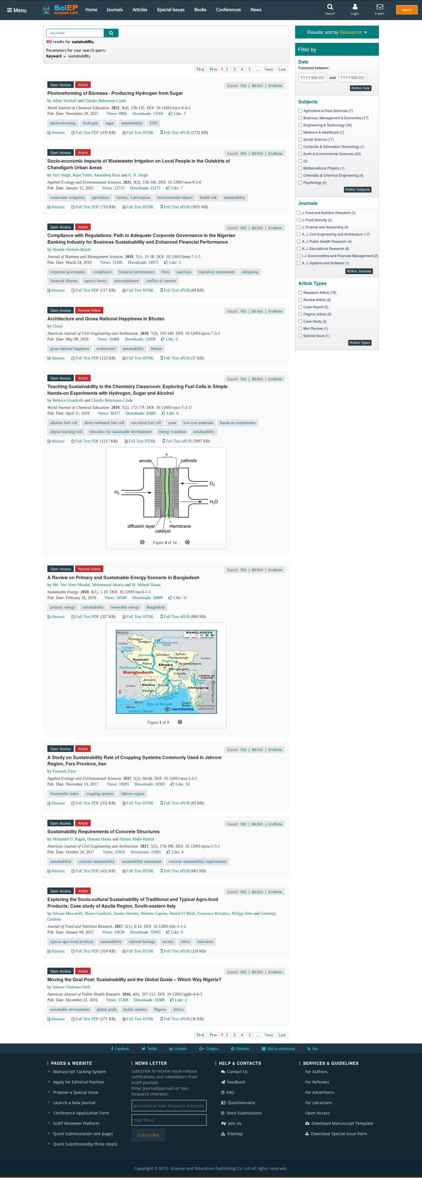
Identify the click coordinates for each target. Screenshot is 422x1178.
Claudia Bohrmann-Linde (105, 101)
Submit (407, 10)
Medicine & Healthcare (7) (323, 132)
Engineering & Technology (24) (327, 124)
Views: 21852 (114, 852)
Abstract (58, 132)
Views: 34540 (115, 598)
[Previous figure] (142, 542)
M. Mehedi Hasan (146, 585)
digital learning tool (66, 432)
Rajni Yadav (82, 175)
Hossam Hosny (99, 839)
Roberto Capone (154, 913)
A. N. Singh (138, 175)
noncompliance (126, 281)
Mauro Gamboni (98, 913)
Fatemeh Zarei (64, 771)
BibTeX (257, 85)
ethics (185, 942)
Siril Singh (61, 175)
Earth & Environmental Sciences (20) (332, 153)
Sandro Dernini (126, 913)
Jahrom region (132, 794)
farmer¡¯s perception (133, 197)
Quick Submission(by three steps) (85, 1144)
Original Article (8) (317, 313)
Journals (115, 9)
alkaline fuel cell (63, 423)
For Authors (316, 1071)
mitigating (250, 272)
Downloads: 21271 (145, 188)
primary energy (62, 607)
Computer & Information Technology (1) (334, 146)
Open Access (317, 1113)
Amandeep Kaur (107, 175)
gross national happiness (69, 349)
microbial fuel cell (146, 423)
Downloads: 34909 (147, 598)
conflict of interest (161, 281)
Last (282, 69)
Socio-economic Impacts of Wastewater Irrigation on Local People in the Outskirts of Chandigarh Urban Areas (138, 164)
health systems (135, 1009)
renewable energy (125, 607)
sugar (109, 123)
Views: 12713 (113, 188)
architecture (105, 349)
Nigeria (160, 1009)
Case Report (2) (315, 306)
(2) (305, 160)
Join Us (234, 1123)
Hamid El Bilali (182, 913)
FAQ (229, 1092)
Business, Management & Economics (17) (336, 117)
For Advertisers (319, 1092)
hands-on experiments (237, 423)
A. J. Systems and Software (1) (325, 262)
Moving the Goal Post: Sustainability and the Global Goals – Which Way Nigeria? (134, 979)
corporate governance (67, 272)
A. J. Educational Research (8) (325, 248)
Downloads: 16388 (149, 1000)
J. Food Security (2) (317, 219)
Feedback (235, 1082)
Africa (178, 1009)
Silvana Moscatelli (67, 913)
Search (330, 13)
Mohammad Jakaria (108, 585)
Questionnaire (241, 1102)
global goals (106, 1009)
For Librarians (318, 1102)
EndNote (275, 85)
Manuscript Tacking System (79, 1071)
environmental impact (175, 197)
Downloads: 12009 (140, 339)
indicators (205, 942)
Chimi (58, 326)
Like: (179, 113)
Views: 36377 (109, 413)
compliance (102, 272)
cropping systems (100, 794)
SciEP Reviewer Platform (76, 1123)
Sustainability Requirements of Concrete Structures (103, 831)
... (257, 69)
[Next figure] (187, 542)
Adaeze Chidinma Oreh (71, 987)
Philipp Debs (242, 913)
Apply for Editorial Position (78, 1082)
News (256, 9)
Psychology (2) (315, 182)
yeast (172, 423)
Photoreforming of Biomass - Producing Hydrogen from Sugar (115, 93)
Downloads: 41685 (141, 413)
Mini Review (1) (315, 328)
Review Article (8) (317, 299)
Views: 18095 (118, 784)
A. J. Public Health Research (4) (327, 241)
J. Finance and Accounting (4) (325, 226)
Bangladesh (155, 607)
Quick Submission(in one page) (83, 1133)
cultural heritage (142, 942)
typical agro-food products (71, 942)
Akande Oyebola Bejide (71, 249)
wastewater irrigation (67, 197)
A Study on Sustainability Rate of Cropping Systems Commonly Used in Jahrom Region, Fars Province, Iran (134, 760)
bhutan (156, 349)
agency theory (95, 281)
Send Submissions (243, 1113)
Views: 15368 (117, 1000)
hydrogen (90, 123)
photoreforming (63, 123)
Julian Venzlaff (65, 101)
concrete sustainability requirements (198, 861)
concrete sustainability (97, 861)
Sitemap (234, 1133)
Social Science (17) (318, 139)
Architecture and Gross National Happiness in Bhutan (105, 318)
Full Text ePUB (176, 132)
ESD (153, 123)
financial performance (136, 272)
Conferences (228, 9)
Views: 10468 (108, 339)
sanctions (184, 272)
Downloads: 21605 (146, 852)
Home (91, 9)
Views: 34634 (113, 932)
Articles (140, 9)
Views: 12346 (111, 262)
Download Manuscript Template (341, 1123)
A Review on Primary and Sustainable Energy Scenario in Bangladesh (123, 577)
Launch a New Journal (74, 1102)
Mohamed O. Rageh (69, 839)
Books (200, 9)
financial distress (63, 281)
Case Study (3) (315, 321)
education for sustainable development (121, 432)
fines (165, 272)
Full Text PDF (87, 132)
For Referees (317, 1082)
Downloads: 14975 (143, 262)
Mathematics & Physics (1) (323, 167)
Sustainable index (64, 794)
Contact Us (237, 1071)
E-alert (379, 13)
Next (269, 69)
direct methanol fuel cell (104, 423)
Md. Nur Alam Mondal (71, 585)
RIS (243, 85)
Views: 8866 (117, 113)
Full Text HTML (140, 132)
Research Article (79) (319, 292)
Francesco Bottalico (213, 913)
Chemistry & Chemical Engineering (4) (333, 175)
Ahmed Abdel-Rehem (136, 839)
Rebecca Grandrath (68, 400)
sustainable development (70, 1009)
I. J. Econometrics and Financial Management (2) (340, 255)
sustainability (131, 123)
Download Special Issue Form (338, 1133)
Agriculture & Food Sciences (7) (328, 110)
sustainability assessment (141, 861)
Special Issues (171, 9)
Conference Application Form (81, 1113)
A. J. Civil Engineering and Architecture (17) (336, 234)
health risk (208, 197)
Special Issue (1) (316, 335)
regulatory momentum (216, 272)
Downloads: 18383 (150, 784)
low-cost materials (198, 423)
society (168, 942)
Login (355, 13)
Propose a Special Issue (75, 1092)
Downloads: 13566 (148, 113)
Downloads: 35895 (145, 932)
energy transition (172, 432)
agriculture (100, 197)
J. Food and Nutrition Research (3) (329, 212)
